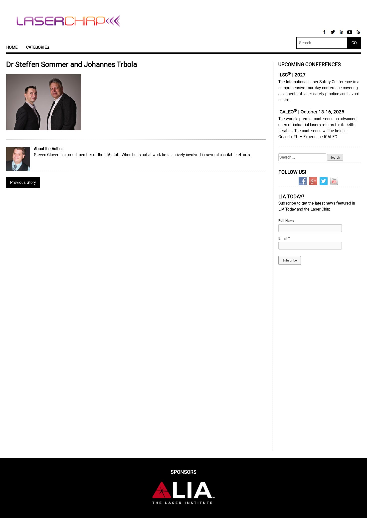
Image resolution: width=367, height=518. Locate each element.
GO (354, 42)
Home (11, 47)
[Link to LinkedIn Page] (342, 34)
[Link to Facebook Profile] (325, 34)
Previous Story (23, 182)
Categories (37, 47)
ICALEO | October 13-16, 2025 (311, 112)
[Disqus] (136, 256)
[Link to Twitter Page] (333, 34)
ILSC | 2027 (292, 75)
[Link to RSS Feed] (358, 34)
